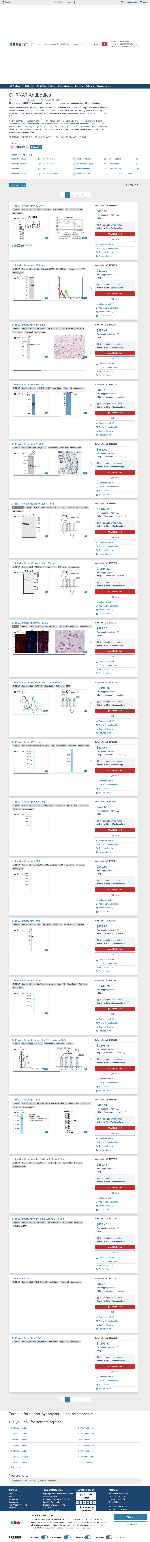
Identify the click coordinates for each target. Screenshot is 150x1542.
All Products (15, 86)
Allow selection (130, 1525)
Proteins (51, 86)
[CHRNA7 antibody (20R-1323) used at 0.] (31, 1003)
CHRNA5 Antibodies (19, 1434)
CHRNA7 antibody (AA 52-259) (28, 205)
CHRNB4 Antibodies (85, 1451)
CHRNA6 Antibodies (19, 1428)
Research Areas (104, 86)
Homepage (15, 1481)
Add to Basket (116, 234)
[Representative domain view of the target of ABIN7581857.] (69, 582)
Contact (70, 2)
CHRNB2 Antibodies (85, 1439)
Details (116, 239)
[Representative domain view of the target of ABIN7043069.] (69, 701)
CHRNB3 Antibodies (85, 1445)
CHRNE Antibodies (85, 1462)
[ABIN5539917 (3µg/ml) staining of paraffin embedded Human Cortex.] (69, 641)
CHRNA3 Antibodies (19, 1445)
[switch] (67, 1537)
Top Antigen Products (18, 1505)
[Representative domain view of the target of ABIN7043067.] (69, 526)
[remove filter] (26, 147)
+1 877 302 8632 (59, 2)
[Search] (104, 44)
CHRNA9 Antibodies (85, 1428)
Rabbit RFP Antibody (51, 1502)
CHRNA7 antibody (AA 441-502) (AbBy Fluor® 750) (38, 1218)
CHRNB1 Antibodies (85, 1434)
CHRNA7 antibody (21, 1278)
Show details (122, 1537)
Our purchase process (51, 1510)
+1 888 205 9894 (120, 1509)
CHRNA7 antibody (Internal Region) (30, 622)
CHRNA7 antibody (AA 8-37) (26, 1338)
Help (11, 1496)
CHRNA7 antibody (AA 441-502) (28, 324)
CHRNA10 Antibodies (19, 1457)
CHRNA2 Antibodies (19, 1451)
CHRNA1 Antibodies (19, 1462)
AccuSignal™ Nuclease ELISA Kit (56, 1499)
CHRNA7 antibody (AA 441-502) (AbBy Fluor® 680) (38, 1159)
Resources (13, 1502)
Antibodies (29, 86)
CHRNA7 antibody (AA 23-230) (28, 384)
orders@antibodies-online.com (129, 46)
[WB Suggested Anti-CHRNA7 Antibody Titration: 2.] (31, 760)
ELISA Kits (41, 86)
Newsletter (13, 1499)
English (8, 2)
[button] (91, 229)
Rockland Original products (54, 1505)
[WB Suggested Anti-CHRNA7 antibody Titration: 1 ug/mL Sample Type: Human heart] (69, 1122)
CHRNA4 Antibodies (19, 1439)
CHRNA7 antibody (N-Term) (26, 742)
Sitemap (12, 1508)
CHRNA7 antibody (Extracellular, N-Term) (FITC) (37, 682)
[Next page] (88, 195)
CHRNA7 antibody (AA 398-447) (28, 801)
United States (116, 225)
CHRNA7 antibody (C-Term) (26, 1099)
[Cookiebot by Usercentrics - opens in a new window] (15, 1537)
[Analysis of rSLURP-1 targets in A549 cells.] (31, 228)
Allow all (130, 1517)
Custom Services (65, 86)
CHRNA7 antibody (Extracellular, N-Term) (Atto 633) (39, 1040)
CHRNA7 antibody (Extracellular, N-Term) (33, 503)
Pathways (90, 86)
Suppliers (79, 86)
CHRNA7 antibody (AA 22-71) (27, 861)
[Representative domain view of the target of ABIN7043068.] (69, 1058)
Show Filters (19, 185)
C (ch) (25, 1481)
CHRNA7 (34, 1481)
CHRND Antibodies (85, 1457)
